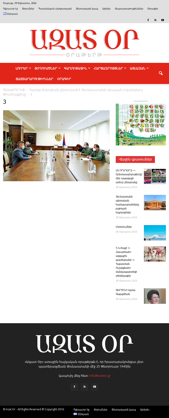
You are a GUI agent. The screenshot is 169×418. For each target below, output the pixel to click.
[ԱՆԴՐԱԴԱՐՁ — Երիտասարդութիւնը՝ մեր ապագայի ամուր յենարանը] (155, 176)
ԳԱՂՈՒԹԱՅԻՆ (75, 68)
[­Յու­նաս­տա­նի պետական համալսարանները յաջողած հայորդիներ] (155, 202)
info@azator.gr (99, 375)
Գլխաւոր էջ (10, 8)
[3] (56, 180)
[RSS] (155, 20)
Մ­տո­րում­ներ (124, 227)
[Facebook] (148, 20)
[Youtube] (162, 20)
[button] (160, 73)
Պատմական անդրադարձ (55, 8)
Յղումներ (28, 8)
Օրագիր (152, 8)
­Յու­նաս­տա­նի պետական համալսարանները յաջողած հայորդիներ (127, 205)
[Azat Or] (84, 43)
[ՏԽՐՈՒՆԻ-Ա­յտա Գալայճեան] (155, 296)
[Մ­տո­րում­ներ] (155, 233)
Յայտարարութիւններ (129, 8)
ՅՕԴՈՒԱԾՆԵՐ (46, 68)
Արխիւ (106, 8)
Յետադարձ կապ (87, 8)
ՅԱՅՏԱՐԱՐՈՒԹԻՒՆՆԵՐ (34, 79)
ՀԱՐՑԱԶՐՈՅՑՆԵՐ (108, 68)
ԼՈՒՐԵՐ (22, 68)
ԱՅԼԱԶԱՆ (137, 68)
